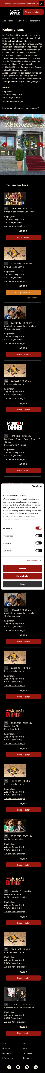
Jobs (25, 1048)
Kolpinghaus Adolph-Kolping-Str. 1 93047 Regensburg (14, 219)
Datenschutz (8, 1053)
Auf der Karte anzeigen (12, 101)
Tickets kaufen (23, 237)
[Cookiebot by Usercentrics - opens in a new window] (32, 486)
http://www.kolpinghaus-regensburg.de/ (20, 108)
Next (40, 144)
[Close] (41, 3)
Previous (4, 144)
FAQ (24, 1043)
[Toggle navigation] (4, 12)
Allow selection (22, 576)
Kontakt (26, 1058)
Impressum (27, 1053)
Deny (22, 584)
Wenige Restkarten (23, 292)
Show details (32, 561)
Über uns (6, 1048)
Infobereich (7, 1058)
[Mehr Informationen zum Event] (15, 198)
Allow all (22, 568)
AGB (4, 1043)
